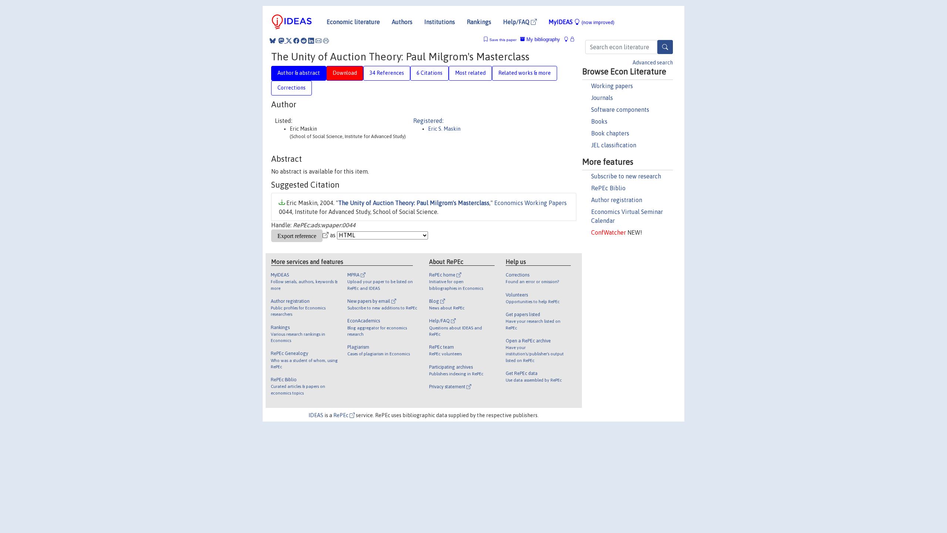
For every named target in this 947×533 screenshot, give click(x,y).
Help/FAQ (517, 22)
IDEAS (316, 415)
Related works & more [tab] (524, 73)
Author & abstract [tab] (298, 73)
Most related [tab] (470, 73)
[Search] (665, 47)
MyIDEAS (581, 22)
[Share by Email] (318, 40)
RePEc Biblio (608, 188)
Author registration (616, 200)
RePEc (341, 415)
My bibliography (542, 39)
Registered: (428, 120)
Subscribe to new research (626, 176)
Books (599, 121)
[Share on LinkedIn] (311, 40)
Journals (602, 97)
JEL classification (613, 145)
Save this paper (502, 40)
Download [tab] (345, 73)
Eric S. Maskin (444, 129)
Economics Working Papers (530, 203)
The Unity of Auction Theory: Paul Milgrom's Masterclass (413, 203)
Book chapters (610, 133)
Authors (402, 22)
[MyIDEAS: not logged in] (568, 39)
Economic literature (353, 22)
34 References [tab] (387, 73)
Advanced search (653, 63)
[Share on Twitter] (289, 40)
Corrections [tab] (291, 88)
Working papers (612, 86)
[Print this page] (326, 40)
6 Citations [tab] (429, 73)
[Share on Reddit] (304, 40)
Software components (620, 109)
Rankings (479, 22)
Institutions (439, 22)
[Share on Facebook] (296, 40)
